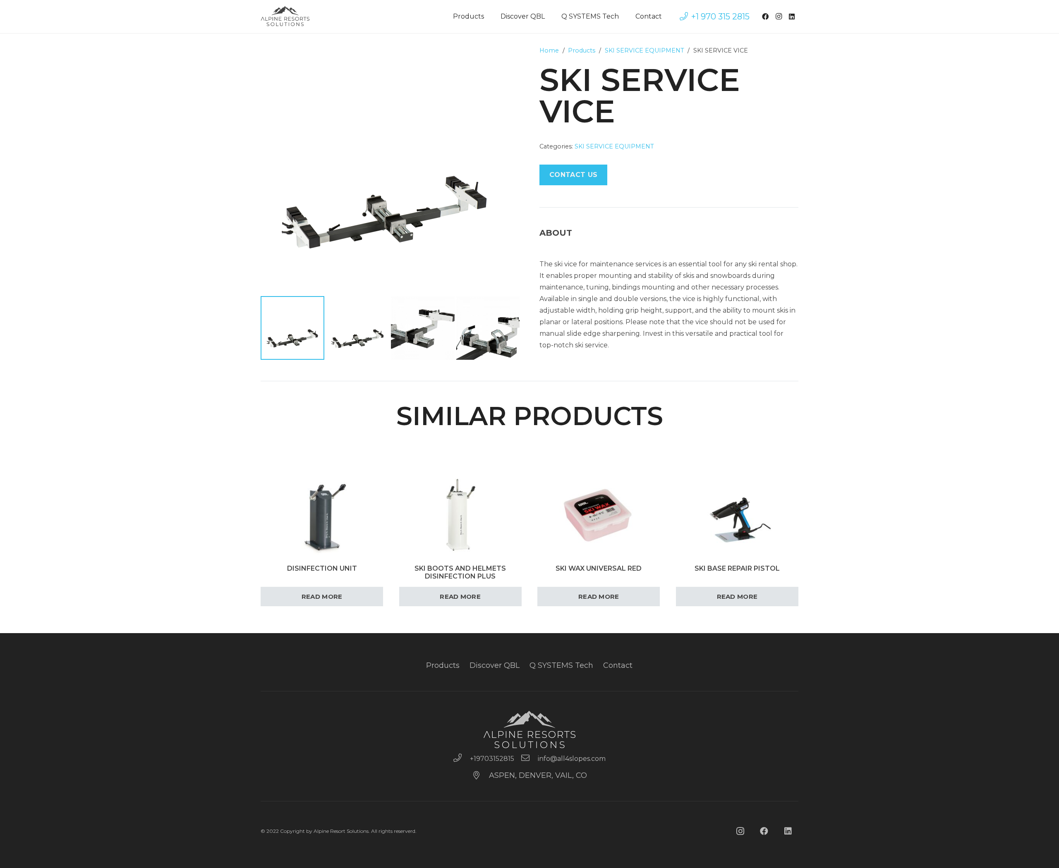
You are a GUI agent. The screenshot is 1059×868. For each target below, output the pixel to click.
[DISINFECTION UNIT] (322, 451)
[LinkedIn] (791, 16)
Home (549, 50)
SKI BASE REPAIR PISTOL (737, 568)
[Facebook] (765, 16)
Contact (618, 665)
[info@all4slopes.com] (529, 759)
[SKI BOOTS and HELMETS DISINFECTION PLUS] (460, 451)
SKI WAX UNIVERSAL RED (599, 568)
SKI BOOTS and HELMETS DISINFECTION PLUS (460, 572)
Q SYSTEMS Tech (561, 665)
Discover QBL (495, 665)
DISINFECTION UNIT (322, 568)
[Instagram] (778, 16)
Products (581, 50)
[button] (506, 59)
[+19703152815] (461, 759)
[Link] (285, 16)
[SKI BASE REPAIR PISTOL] (737, 451)
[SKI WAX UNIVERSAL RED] (598, 451)
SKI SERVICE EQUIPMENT (644, 50)
